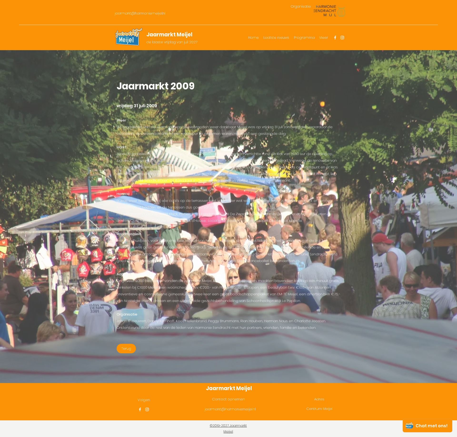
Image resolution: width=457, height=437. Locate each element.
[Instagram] (342, 37)
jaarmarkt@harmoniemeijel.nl (140, 13)
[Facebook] (335, 37)
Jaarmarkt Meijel (169, 34)
